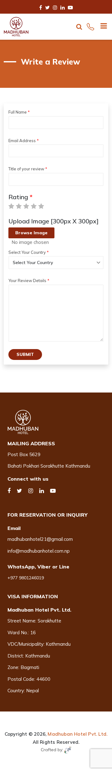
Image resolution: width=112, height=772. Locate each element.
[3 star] (26, 206)
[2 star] (19, 206)
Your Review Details (27, 280)
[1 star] (11, 206)
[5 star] (41, 206)
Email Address (22, 140)
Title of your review (26, 168)
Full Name (17, 112)
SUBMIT (25, 354)
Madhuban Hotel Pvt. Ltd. (77, 734)
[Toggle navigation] (101, 26)
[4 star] (34, 206)
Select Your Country (27, 252)
